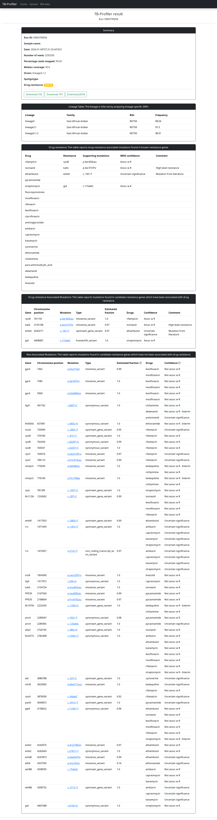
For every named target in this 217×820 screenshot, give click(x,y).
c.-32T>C (72, 678)
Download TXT (55, 94)
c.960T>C (72, 405)
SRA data (45, 4)
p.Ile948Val (73, 466)
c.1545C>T (73, 635)
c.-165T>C (72, 490)
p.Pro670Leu (74, 599)
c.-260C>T (72, 429)
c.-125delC (73, 623)
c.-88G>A (72, 629)
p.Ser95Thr (73, 381)
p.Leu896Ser (74, 593)
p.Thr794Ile (73, 478)
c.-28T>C (72, 496)
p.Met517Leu (74, 684)
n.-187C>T (72, 526)
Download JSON (76, 94)
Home (23, 4)
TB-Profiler (9, 4)
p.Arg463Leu (74, 587)
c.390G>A (72, 423)
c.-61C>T (72, 435)
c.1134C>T (73, 708)
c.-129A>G (73, 605)
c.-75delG (72, 769)
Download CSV (34, 94)
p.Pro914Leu (74, 460)
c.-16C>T (64, 330)
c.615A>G (72, 805)
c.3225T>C (73, 447)
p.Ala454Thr (74, 757)
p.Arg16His (73, 763)
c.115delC (65, 340)
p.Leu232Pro (74, 575)
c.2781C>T (73, 751)
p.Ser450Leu (67, 318)
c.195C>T (72, 617)
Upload (34, 4)
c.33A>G (71, 581)
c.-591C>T (72, 702)
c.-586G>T (72, 520)
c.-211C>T (72, 787)
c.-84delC (72, 696)
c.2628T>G (73, 441)
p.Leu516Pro (74, 454)
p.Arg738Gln (74, 745)
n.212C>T (72, 551)
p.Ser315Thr (67, 324)
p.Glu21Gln (73, 369)
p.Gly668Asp (74, 393)
